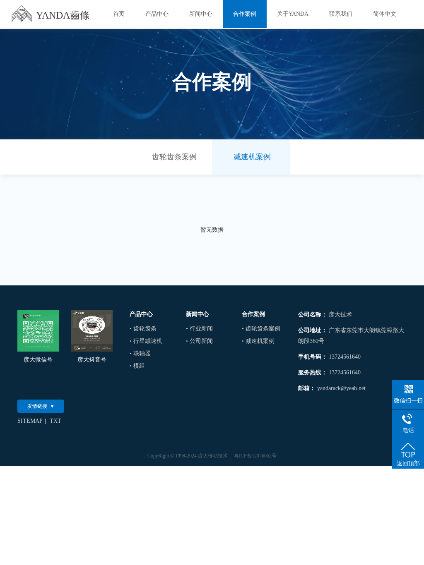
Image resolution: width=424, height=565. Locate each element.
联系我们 (340, 14)
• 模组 (137, 366)
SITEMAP (30, 421)
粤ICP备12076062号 (255, 456)
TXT (55, 421)
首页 (119, 14)
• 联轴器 (140, 353)
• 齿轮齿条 (143, 329)
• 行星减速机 (146, 341)
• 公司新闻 (199, 341)
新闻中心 (200, 14)
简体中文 (384, 14)
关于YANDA (292, 14)
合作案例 (244, 14)
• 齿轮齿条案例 (261, 329)
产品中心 (157, 14)
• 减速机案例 (258, 341)
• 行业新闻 (199, 329)
